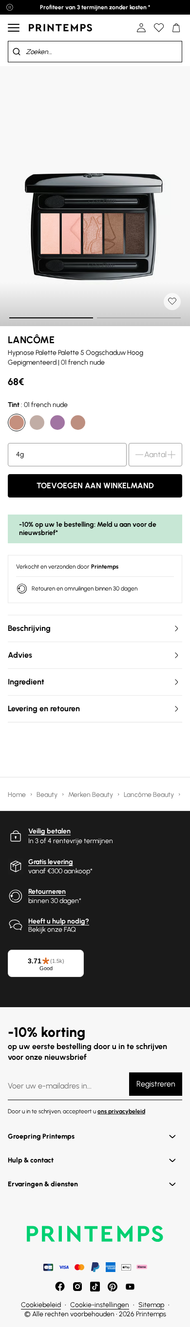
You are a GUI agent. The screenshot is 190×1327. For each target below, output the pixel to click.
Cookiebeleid (41, 1305)
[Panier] (176, 28)
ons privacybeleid (121, 1111)
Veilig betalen (49, 831)
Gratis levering (50, 862)
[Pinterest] (112, 1286)
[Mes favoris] (159, 28)
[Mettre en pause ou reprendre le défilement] (10, 7)
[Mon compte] (141, 28)
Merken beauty (91, 795)
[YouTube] (130, 1286)
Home (17, 795)
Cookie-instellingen (99, 1305)
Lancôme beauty (149, 795)
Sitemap (151, 1305)
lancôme (31, 340)
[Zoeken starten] (16, 51)
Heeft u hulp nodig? (58, 921)
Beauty (48, 795)
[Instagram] (77, 1286)
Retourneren (47, 891)
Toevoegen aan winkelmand (95, 485)
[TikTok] (95, 1286)
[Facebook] (60, 1286)
